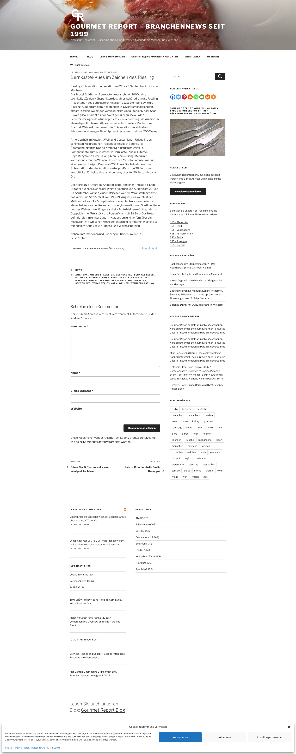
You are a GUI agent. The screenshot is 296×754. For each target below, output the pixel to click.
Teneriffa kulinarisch (86, 509)
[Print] (207, 97)
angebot (96, 275)
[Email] (201, 97)
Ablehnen (225, 737)
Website (76, 408)
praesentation (122, 280)
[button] (289, 727)
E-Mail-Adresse (82, 390)
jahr (220, 427)
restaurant (201, 458)
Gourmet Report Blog (103, 710)
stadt (187, 470)
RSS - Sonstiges (178, 241)
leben (219, 439)
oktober (191, 452)
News (79, 270)
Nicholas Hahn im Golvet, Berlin (206, 378)
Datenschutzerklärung (34, 747)
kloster (134, 277)
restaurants (178, 464)
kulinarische (205, 439)
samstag (193, 464)
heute (189, 427)
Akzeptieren (180, 737)
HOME (74, 56)
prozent (176, 458)
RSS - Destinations (180, 229)
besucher (187, 409)
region (187, 458)
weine (175, 476)
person (105, 280)
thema (209, 470)
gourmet (208, 421)
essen (175, 421)
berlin (175, 409)
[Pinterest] (184, 97)
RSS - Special (177, 245)
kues (144, 277)
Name (75, 373)
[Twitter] (178, 97)
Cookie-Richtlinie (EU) (81, 574)
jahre (174, 433)
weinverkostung (142, 283)
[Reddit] (190, 97)
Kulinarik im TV (143, 556)
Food (138, 549)
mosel (93, 280)
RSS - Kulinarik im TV (181, 233)
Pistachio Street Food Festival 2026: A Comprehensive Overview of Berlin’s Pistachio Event (95, 621)
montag (205, 445)
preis (203, 452)
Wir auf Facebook (80, 64)
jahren (185, 433)
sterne (197, 470)
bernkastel (124, 275)
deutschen (177, 415)
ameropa (81, 275)
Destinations (142, 537)
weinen (124, 283)
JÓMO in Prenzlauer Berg (83, 639)
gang (123, 277)
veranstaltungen (105, 283)
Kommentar (79, 326)
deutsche (202, 409)
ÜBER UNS (213, 56)
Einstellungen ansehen (269, 737)
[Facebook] (172, 97)
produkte (215, 452)
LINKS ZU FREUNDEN (112, 56)
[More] (213, 97)
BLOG (90, 56)
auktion (108, 275)
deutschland (194, 415)
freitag (195, 421)
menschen (177, 445)
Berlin (138, 530)
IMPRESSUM (53, 747)
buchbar (81, 277)
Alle (137, 518)
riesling (140, 280)
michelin (192, 445)
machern (81, 280)
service (176, 470)
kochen (207, 433)
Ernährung (141, 543)
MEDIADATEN (192, 56)
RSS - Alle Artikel (179, 222)
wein (220, 470)
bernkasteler (144, 275)
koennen (176, 439)
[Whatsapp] (196, 97)
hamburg (177, 427)
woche (195, 476)
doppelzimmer (99, 277)
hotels (210, 427)
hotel (199, 427)
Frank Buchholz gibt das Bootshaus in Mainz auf (196, 274)
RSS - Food (176, 225)
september (83, 283)
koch (195, 433)
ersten (209, 415)
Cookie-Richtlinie (13, 747)
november (177, 452)
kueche (190, 439)
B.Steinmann (142, 524)
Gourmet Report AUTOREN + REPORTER (154, 56)
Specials (140, 569)
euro (114, 277)
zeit (205, 476)
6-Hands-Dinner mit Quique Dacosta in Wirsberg (196, 304)
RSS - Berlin (176, 237)
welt (185, 476)
